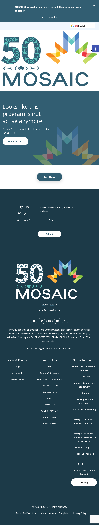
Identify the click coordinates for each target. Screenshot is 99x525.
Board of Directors (49, 373)
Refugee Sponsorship (84, 454)
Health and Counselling (84, 409)
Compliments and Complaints (55, 513)
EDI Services (84, 376)
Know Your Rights (84, 447)
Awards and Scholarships (49, 379)
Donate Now (49, 424)
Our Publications (49, 385)
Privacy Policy (79, 513)
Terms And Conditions (27, 513)
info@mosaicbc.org (49, 310)
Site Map (83, 482)
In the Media (17, 373)
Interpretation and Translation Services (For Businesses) (84, 437)
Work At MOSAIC (49, 411)
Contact (49, 398)
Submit (49, 234)
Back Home (49, 177)
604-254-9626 (49, 304)
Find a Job (84, 393)
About (49, 366)
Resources (49, 404)
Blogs (17, 366)
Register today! (49, 17)
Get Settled (84, 464)
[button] (95, 48)
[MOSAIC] (49, 85)
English (82, 26)
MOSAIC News (17, 379)
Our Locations (49, 392)
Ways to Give (49, 417)
